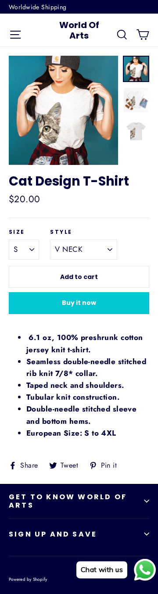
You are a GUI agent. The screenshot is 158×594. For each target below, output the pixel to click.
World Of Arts (79, 30)
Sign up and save (53, 534)
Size (17, 232)
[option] (63, 110)
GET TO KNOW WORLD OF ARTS (68, 501)
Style (61, 232)
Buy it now (79, 302)
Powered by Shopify (28, 579)
